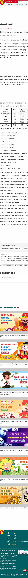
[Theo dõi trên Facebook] (10, 1)
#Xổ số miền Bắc (18, 265)
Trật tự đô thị (11, 4)
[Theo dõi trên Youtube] (11, 1)
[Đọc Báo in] (16, 1)
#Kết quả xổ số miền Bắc (8, 265)
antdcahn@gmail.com (23, 541)
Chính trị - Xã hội (19, 4)
